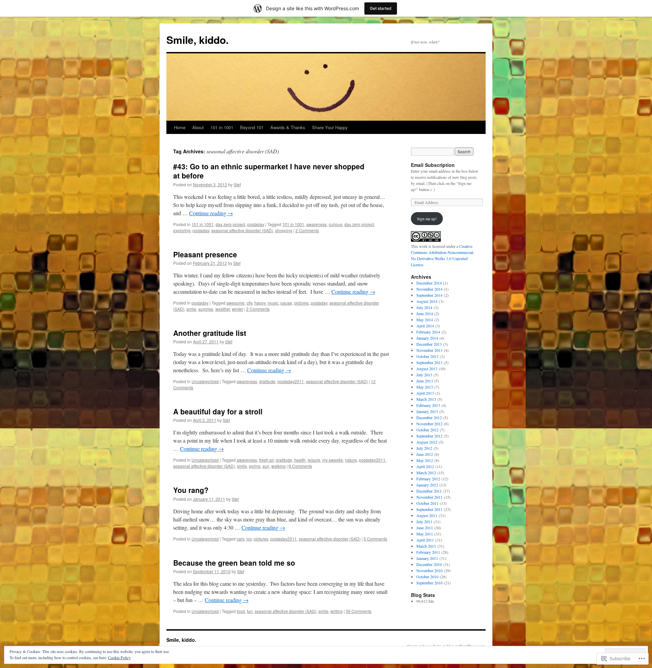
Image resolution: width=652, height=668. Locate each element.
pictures (301, 303)
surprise (205, 309)
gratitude (267, 381)
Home (179, 127)
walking (278, 466)
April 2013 (425, 393)
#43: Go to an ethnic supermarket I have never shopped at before (268, 171)
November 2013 (429, 350)
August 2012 (426, 442)
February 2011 (428, 552)
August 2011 (426, 515)
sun (265, 466)
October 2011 (427, 503)
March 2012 (426, 472)
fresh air (266, 460)
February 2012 (428, 478)
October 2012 (427, 429)
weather (222, 309)
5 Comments (375, 539)
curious (335, 224)
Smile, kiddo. (197, 39)
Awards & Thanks (287, 127)
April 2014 (425, 325)
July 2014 (424, 307)
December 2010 (429, 564)
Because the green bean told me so (234, 563)
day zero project (230, 224)
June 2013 (424, 380)
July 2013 (424, 374)
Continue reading (211, 213)
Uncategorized (205, 381)
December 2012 (429, 417)
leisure (314, 460)
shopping (283, 230)
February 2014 (428, 332)
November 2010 (429, 570)
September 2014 (429, 295)
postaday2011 (290, 381)
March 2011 (426, 546)
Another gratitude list (209, 333)
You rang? (191, 490)
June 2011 (424, 527)
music (273, 303)
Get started (381, 8)
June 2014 (424, 313)
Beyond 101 (252, 127)
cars (240, 539)
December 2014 (429, 283)
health (300, 460)
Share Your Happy (330, 127)
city (249, 303)
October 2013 (427, 356)
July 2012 (424, 448)
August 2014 (426, 301)
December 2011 (429, 491)
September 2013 (429, 362)
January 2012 (427, 484)
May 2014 (424, 319)
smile (191, 309)
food (241, 611)
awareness (316, 224)
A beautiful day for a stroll (217, 411)
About (198, 127)
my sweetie (332, 460)
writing (336, 611)
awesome (235, 303)
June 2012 (424, 454)
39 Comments (359, 611)
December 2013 (429, 344)
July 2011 (424, 521)
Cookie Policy (119, 657)
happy (260, 303)
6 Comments (300, 466)
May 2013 (424, 387)
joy (249, 539)
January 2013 (427, 411)
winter (237, 309)
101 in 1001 (222, 127)
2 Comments (307, 230)
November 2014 (429, 289)
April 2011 (425, 540)
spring (254, 466)
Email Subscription (433, 164)
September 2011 (429, 509)
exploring (182, 230)
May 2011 (424, 533)
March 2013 (426, 399)
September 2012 (429, 436)
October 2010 (427, 576)
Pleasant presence (205, 254)
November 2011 (429, 497)
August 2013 (426, 368)
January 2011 (427, 558)
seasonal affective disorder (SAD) (242, 230)
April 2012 (425, 466)
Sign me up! (427, 218)
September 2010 (429, 582)
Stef (237, 184)
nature (351, 460)
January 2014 (427, 338)
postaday (255, 224)
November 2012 (429, 423)
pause (286, 303)
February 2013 (428, 405)
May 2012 (424, 460)
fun (250, 611)
